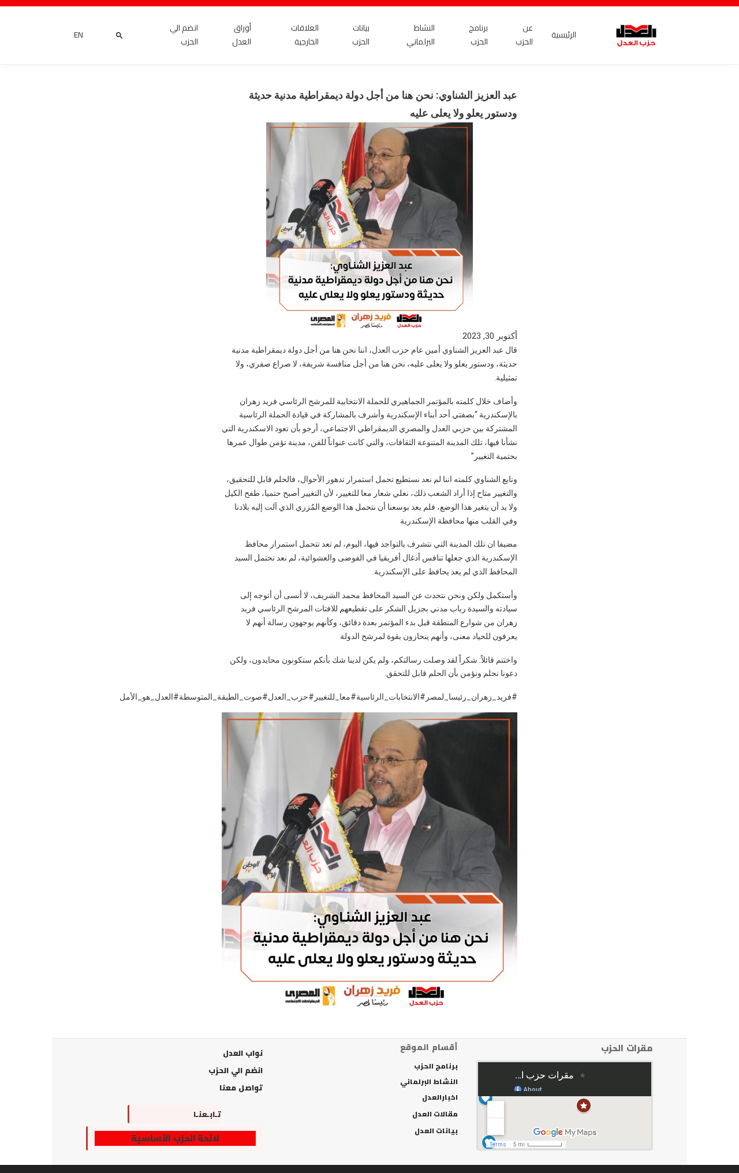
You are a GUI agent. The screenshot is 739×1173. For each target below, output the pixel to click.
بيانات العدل (436, 1131)
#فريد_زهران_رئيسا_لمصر (471, 696)
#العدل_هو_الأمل (149, 696)
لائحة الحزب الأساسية (175, 1138)
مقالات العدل (435, 1114)
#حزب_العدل (291, 696)
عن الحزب (524, 35)
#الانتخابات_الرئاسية (391, 696)
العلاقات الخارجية (305, 35)
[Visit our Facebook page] (140, 1114)
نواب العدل (243, 1053)
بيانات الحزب (361, 35)
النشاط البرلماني (420, 35)
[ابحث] (119, 35)
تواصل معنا (241, 1087)
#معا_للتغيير (335, 696)
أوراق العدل (241, 35)
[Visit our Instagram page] (172, 1114)
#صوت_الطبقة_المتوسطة (223, 696)
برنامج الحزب (478, 35)
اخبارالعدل (440, 1097)
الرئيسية (563, 35)
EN (78, 35)
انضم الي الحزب (184, 35)
